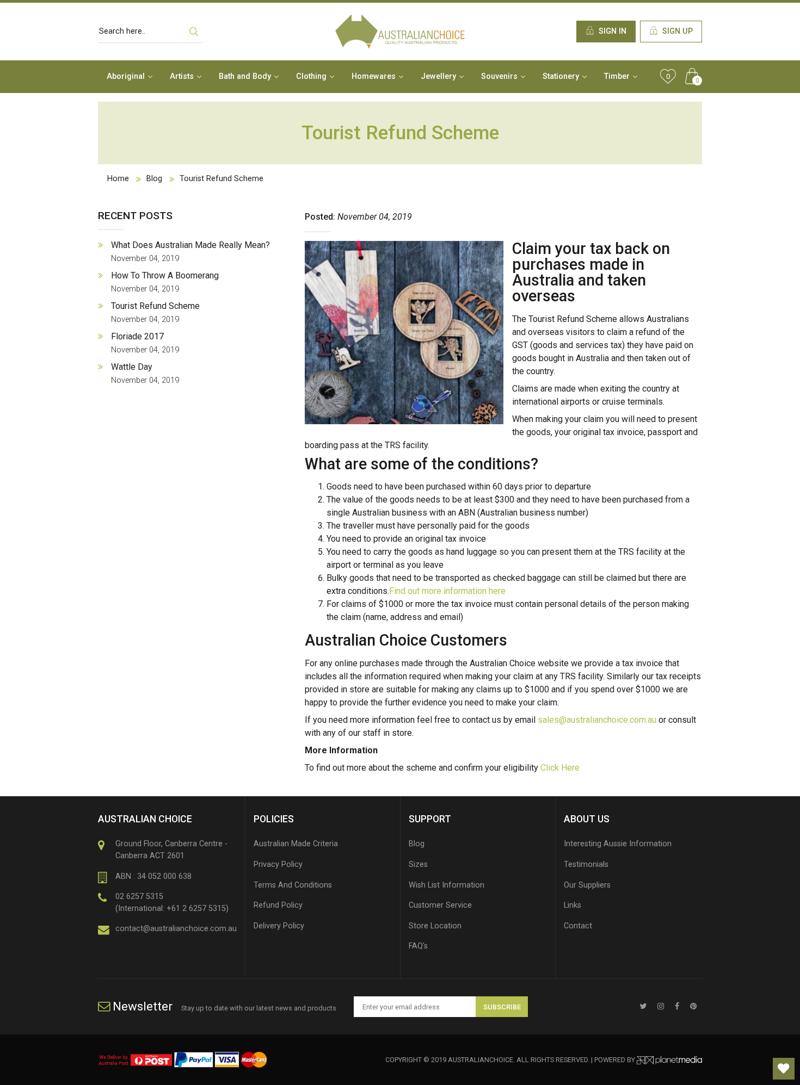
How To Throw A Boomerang (165, 282)
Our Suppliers (587, 885)
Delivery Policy (279, 926)
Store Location (435, 926)
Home (118, 178)
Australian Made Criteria (296, 843)
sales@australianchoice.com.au (597, 720)
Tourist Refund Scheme (221, 178)
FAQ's (418, 946)
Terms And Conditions (293, 885)
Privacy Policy (278, 864)
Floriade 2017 (145, 343)
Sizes (418, 864)
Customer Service (440, 905)
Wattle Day (145, 373)
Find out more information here (447, 591)
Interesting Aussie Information (618, 843)
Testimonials (586, 864)
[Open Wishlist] (784, 1069)
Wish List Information (446, 885)
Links (572, 905)
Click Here (560, 767)
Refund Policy (278, 905)
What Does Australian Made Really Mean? (190, 251)
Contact (578, 926)
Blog (154, 178)
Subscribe (502, 1007)
